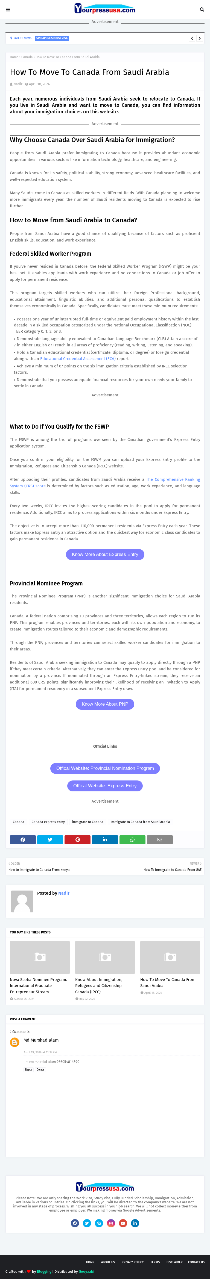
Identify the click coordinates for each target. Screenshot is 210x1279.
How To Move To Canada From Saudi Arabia (168, 982)
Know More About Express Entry (105, 554)
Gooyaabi (86, 1271)
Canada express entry (48, 822)
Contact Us (196, 1262)
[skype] (99, 1223)
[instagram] (111, 1223)
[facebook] (75, 1223)
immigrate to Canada (87, 822)
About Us (108, 1262)
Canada (27, 57)
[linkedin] (135, 1223)
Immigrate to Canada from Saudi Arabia (140, 822)
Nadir (17, 84)
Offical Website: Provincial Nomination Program (105, 768)
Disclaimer (175, 1262)
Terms (155, 1262)
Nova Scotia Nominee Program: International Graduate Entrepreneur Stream (38, 985)
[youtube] (123, 1223)
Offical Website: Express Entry (105, 785)
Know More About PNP (105, 704)
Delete (40, 1069)
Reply (28, 1069)
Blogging (44, 1271)
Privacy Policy (133, 1262)
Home (14, 57)
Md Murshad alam (41, 1040)
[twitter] (87, 1223)
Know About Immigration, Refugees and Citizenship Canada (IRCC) (98, 985)
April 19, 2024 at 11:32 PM (40, 1052)
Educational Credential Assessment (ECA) (78, 358)
